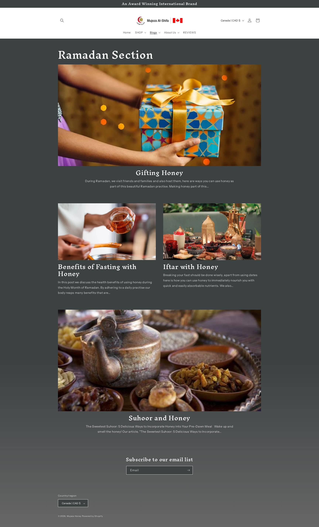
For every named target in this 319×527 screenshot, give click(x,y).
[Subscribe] (188, 470)
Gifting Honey (159, 172)
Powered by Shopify (92, 516)
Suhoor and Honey (159, 417)
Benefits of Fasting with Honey (97, 270)
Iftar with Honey (190, 266)
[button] (62, 20)
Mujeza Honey (74, 516)
